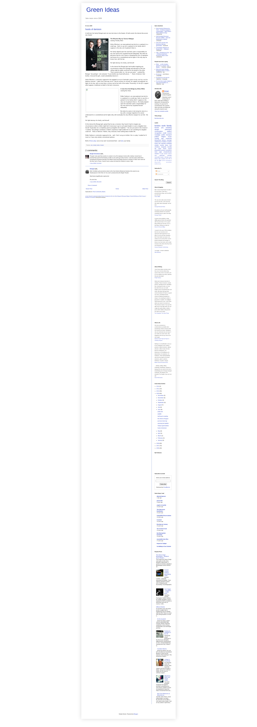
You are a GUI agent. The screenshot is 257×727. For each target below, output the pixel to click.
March (160, 435)
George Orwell (158, 215)
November (161, 397)
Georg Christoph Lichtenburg (161, 247)
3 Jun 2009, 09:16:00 (95, 182)
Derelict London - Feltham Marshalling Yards (167, 572)
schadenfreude (167, 152)
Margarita (119, 196)
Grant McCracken (159, 377)
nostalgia (157, 135)
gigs (162, 138)
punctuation (169, 162)
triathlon (164, 142)
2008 (158, 443)
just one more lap (162, 421)
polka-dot (160, 411)
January (160, 440)
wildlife (159, 414)
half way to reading (163, 416)
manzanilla (157, 157)
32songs (166, 157)
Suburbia (90, 196)
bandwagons (169, 160)
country (162, 145)
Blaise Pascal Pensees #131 (161, 362)
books (156, 143)
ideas (166, 145)
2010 (158, 391)
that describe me (159, 118)
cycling (157, 138)
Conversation (92, 197)
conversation (159, 131)
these (91, 141)
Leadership (95, 196)
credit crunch (167, 133)
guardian (169, 155)
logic (160, 158)
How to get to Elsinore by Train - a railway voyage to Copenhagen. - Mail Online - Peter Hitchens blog (164, 31)
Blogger (136, 714)
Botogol (92, 169)
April (159, 433)
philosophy (168, 129)
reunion (165, 153)
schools (157, 153)
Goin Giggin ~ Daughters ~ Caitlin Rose (167, 591)
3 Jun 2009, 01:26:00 (95, 163)
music (170, 136)
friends (157, 127)
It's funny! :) (159, 74)
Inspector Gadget (162, 543)
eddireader (162, 155)
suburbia (163, 143)
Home (117, 189)
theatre (102, 145)
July (159, 407)
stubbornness (158, 163)
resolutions (169, 150)
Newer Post (89, 189)
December (161, 395)
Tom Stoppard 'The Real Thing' (162, 313)
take (122, 141)
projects (163, 158)
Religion (128, 196)
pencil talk (160, 500)
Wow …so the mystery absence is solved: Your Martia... (162, 66)
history (156, 158)
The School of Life (162, 528)
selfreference (158, 142)
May (159, 431)
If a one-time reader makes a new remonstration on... (164, 81)
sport (159, 148)
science (170, 153)
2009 (158, 393)
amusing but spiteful (163, 423)
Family (131, 196)
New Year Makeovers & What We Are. (163, 694)
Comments (160, 174)
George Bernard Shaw (160, 206)
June (159, 409)
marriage (169, 140)
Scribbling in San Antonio (164, 546)
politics (157, 136)
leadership (169, 138)
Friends (103, 196)
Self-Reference (136, 196)
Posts (158, 171)
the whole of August (163, 418)
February (160, 438)
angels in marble (161, 505)
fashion (164, 140)
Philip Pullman (158, 277)
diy (155, 148)
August (160, 405)
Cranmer (159, 520)
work (164, 126)
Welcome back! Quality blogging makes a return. (163, 70)
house (170, 148)
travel (164, 148)
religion (163, 136)
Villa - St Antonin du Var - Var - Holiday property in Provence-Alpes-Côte (164, 54)
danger (157, 129)
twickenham (158, 140)
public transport (166, 135)
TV (160, 153)
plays (95, 141)
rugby (160, 152)
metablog (99, 196)
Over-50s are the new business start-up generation (162, 44)
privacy (163, 150)
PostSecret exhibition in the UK (167, 632)
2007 (158, 445)
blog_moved (157, 162)
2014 (158, 386)
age (162, 153)
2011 (158, 388)
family (94, 145)
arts (92, 145)
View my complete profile (161, 111)
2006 (158, 448)
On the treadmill (161, 619)
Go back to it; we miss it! (162, 77)
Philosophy (124, 196)
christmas (157, 147)
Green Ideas (102, 9)
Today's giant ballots (163, 425)
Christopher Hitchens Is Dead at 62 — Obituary (162, 48)
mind (156, 152)
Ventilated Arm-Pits (108, 196)
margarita (163, 147)
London (86, 196)
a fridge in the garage (167, 660)
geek (170, 157)
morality (169, 147)
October (160, 400)
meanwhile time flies (162, 539)
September (161, 402)
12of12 (163, 160)
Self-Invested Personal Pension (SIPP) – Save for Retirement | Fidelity (163, 38)
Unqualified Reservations (164, 515)
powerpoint (158, 150)
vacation (169, 142)
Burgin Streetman (95, 153)
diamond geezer (161, 496)
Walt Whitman (158, 252)
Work (116, 196)
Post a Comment (92, 185)
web (156, 155)
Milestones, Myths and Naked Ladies (167, 678)
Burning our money (162, 524)
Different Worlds (160, 607)
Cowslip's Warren (162, 649)
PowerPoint (87, 197)
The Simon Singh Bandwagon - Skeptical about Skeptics (162, 556)
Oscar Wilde (157, 196)
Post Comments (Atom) (99, 191)
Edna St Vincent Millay (160, 226)
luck (170, 145)
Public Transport (142, 196)
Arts (113, 196)
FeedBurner (167, 487)
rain (159, 143)
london (98, 145)
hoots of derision (93, 29)
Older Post (145, 189)
